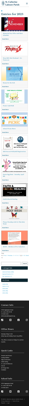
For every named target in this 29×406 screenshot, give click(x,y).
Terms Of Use (15, 401)
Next (27, 255)
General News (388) (8, 272)
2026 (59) (5, 284)
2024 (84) (5, 288)
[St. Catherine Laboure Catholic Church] (10, 3)
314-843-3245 (4, 314)
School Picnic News (9, 129)
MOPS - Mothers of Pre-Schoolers (14, 247)
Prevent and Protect (6, 355)
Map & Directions (5, 359)
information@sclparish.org (8, 316)
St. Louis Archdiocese (6, 363)
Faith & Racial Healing (10, 199)
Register (3, 403)
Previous (10, 255)
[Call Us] (2, 320)
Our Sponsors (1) (7, 276)
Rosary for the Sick (9, 83)
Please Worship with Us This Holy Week (14, 223)
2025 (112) (5, 286)
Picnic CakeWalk (8, 106)
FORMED (3, 370)
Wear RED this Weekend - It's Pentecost (12, 59)
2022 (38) (5, 293)
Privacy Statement (5, 401)
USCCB (3, 366)
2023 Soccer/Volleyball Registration (14, 152)
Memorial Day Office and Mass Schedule (13, 34)
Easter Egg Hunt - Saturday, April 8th (13, 175)
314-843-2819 (4, 387)
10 (24, 255)
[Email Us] (10, 320)
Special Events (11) (7, 274)
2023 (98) (5, 291)
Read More (5, 39)
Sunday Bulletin (5, 357)
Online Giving (4, 361)
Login (8, 403)
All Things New (5, 368)
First (5, 255)
